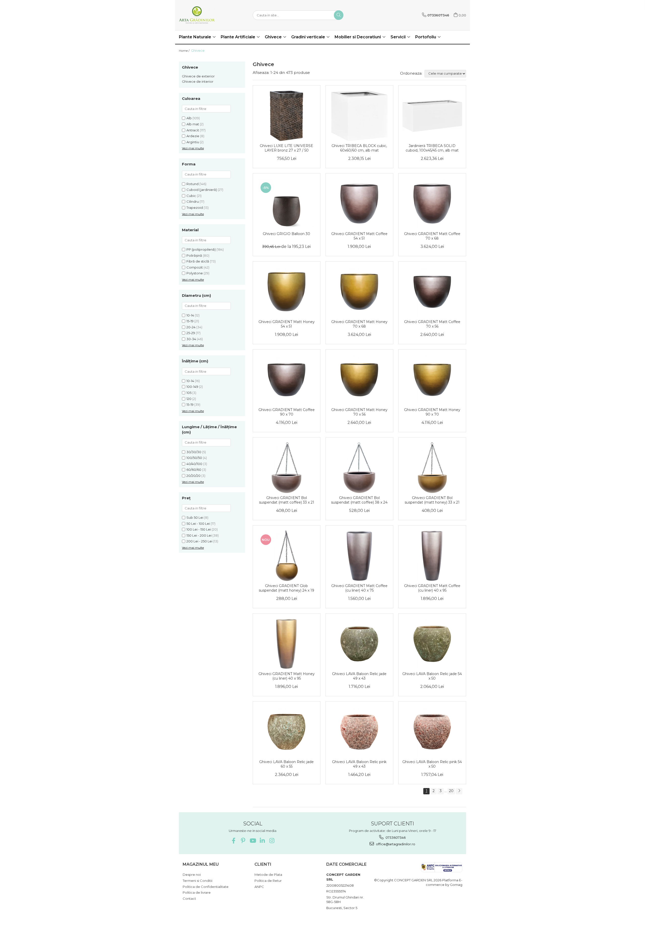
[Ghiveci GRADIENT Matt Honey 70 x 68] (359, 292)
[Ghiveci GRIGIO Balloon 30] (286, 204)
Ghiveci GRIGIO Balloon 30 (286, 233)
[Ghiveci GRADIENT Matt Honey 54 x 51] (286, 292)
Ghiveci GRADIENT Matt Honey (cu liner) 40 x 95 (287, 676)
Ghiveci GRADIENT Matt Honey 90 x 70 (432, 412)
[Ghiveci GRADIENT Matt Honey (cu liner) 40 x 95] (286, 644)
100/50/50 (194, 458)
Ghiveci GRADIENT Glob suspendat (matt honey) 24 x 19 (286, 588)
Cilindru (192, 201)
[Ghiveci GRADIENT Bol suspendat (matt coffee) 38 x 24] (359, 468)
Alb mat (192, 124)
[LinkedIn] (262, 840)
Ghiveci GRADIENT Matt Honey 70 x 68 (359, 324)
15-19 (190, 321)
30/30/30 (193, 452)
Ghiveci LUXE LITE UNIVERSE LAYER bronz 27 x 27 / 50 (286, 148)
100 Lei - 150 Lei (198, 529)
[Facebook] (233, 840)
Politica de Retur (268, 881)
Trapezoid (194, 208)
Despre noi (192, 875)
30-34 (191, 339)
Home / (184, 50)
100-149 (192, 387)
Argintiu (192, 142)
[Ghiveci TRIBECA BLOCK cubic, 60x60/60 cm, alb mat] (359, 116)
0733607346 (395, 837)
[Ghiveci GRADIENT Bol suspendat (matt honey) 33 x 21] (432, 468)
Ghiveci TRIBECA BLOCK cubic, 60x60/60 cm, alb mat (359, 148)
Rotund (192, 184)
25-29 (190, 333)
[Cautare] (338, 15)
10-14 (190, 315)
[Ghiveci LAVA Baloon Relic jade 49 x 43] (359, 644)
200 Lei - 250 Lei (199, 541)
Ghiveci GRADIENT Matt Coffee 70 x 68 (432, 236)
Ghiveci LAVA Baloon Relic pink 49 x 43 (359, 764)
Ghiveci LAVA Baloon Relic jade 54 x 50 (432, 676)
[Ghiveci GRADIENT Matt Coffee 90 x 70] (286, 380)
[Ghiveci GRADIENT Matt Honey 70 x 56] (359, 380)
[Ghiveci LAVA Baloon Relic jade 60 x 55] (286, 732)
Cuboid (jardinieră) (201, 190)
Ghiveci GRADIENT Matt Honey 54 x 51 (287, 324)
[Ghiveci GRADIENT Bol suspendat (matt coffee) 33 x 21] (286, 468)
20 (451, 791)
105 (188, 393)
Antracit (192, 130)
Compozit (194, 267)
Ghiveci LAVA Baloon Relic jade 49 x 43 (359, 676)
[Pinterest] (243, 840)
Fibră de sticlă (197, 261)
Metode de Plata (268, 875)
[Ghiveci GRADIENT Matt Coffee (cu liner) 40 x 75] (359, 556)
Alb (189, 118)
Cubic (191, 196)
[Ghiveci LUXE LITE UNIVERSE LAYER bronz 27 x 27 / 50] (286, 116)
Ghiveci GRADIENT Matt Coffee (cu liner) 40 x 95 (432, 588)
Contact (189, 898)
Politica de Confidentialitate (206, 887)
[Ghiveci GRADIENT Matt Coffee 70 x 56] (432, 292)
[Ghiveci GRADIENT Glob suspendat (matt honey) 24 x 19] (286, 556)
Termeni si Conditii (197, 881)
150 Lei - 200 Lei (199, 535)
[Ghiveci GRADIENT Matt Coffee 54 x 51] (359, 204)
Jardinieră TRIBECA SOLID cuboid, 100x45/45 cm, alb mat (432, 148)
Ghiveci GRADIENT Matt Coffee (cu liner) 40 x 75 (359, 588)
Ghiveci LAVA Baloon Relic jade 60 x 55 (286, 764)
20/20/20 (193, 476)
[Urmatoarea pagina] (459, 791)
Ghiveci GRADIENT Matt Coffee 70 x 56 (432, 324)
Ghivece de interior (197, 81)
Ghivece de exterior (198, 76)
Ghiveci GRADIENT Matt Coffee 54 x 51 (359, 236)
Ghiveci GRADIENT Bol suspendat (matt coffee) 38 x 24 (359, 500)
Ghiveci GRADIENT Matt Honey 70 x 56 (359, 412)
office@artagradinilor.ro (395, 844)
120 (188, 399)
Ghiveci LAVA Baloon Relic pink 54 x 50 (432, 764)
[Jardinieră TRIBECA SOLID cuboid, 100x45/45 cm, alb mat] (432, 116)
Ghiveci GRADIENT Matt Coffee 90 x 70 (287, 412)
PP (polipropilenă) (201, 249)
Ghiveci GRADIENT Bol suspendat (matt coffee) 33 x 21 (286, 500)
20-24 (191, 327)
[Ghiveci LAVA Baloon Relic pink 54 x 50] (432, 732)
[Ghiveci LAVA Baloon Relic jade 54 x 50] (432, 644)
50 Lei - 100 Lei (198, 523)
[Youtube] (252, 840)
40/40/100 (194, 464)
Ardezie (192, 136)
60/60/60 (193, 470)
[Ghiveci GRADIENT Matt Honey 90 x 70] (432, 380)
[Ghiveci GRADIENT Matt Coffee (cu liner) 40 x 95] (432, 556)
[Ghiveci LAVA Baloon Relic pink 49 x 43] (359, 732)
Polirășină (194, 255)
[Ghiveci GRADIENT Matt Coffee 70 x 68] (432, 204)
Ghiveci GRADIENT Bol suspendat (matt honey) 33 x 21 (432, 500)
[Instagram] (271, 840)
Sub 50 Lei (194, 517)
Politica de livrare (197, 892)
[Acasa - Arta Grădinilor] (204, 15)
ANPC (259, 887)
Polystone (194, 273)
